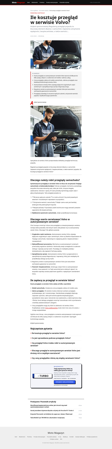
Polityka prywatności (92, 437)
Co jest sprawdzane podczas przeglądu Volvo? (51, 338)
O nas (59, 437)
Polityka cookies (54, 439)
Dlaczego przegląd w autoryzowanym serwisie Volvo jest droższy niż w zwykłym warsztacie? (55, 351)
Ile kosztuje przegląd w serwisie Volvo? (48, 333)
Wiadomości (35, 2)
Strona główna (34, 10)
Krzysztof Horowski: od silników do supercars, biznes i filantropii (51, 414)
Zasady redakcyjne (80, 437)
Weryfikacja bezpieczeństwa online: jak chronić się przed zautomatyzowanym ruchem (48, 406)
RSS (61, 439)
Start (28, 2)
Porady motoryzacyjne (52, 2)
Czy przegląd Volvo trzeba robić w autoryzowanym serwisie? (52, 344)
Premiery (42, 2)
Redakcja (65, 437)
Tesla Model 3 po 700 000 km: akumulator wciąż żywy (47, 418)
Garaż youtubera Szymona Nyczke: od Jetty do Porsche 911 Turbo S (52, 410)
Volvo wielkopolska (51, 308)
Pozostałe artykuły (64, 2)
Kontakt (71, 437)
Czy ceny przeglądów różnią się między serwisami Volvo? (56, 358)
